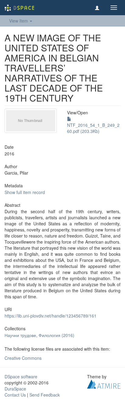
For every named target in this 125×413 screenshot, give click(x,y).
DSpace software (21, 376)
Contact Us (15, 395)
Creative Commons (23, 358)
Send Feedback (44, 395)
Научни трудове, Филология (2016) (39, 335)
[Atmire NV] (103, 383)
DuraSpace (15, 389)
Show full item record (25, 192)
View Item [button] (19, 21)
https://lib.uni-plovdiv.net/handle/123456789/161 (50, 316)
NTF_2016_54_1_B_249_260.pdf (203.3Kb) (93, 128)
